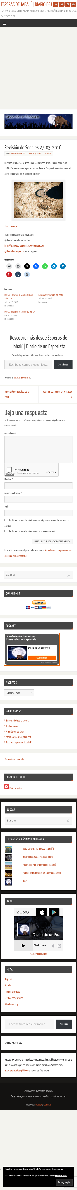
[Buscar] (68, 575)
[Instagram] (67, 4)
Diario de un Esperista (14, 759)
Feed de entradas (12, 991)
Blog (25, 880)
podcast (48, 153)
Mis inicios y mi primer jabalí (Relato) (39, 864)
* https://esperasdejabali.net (17, 737)
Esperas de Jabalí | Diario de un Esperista (37, 4)
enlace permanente (22, 378)
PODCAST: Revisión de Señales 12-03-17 (19, 311)
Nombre (8, 479)
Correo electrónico (13, 493)
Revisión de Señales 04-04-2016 (58, 394)
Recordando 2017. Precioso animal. (38, 856)
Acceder (8, 985)
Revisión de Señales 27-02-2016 (50, 295)
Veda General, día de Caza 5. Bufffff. (38, 848)
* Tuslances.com (11, 726)
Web (6, 506)
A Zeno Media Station (38, 954)
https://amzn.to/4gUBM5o (17, 1070)
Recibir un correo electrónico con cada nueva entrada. (32, 531)
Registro (8, 979)
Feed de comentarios (14, 998)
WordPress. (47, 1105)
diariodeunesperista (17, 153)
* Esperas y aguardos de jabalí (17, 742)
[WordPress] (73, 4)
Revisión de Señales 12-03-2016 (17, 394)
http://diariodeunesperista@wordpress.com (24, 245)
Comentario (10, 433)
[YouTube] (55, 4)
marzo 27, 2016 (35, 153)
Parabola (38, 1105)
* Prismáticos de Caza (14, 731)
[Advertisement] (38, 67)
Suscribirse (63, 364)
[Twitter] (61, 4)
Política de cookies (61, 1175)
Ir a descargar (12, 226)
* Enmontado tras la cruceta (16, 720)
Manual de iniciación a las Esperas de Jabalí (42, 872)
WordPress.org (11, 1004)
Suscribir (64, 1024)
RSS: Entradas (15, 788)
